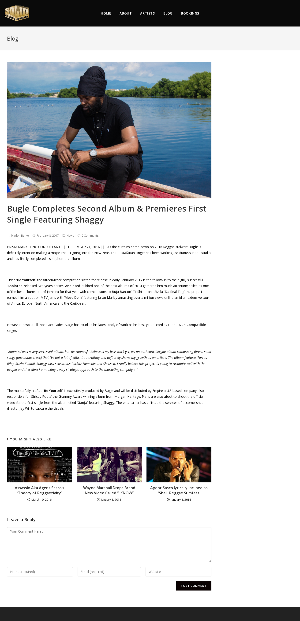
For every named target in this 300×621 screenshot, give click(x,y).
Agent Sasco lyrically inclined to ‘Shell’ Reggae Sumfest (179, 490)
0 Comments (90, 236)
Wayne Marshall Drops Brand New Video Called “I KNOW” (109, 490)
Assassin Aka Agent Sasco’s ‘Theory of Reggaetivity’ (39, 490)
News (70, 236)
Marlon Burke (20, 236)
